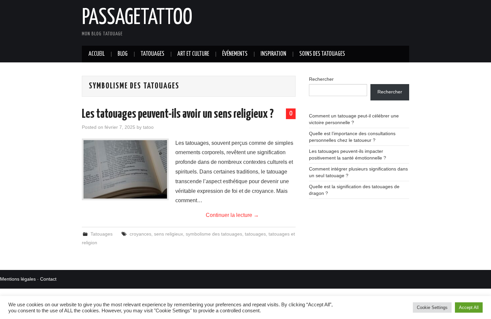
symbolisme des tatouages (214, 234)
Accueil (97, 54)
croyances (140, 234)
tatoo (148, 127)
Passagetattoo (137, 18)
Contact (48, 279)
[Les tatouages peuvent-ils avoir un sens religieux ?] (125, 169)
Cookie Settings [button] (432, 307)
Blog (123, 54)
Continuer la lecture (232, 215)
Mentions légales (18, 279)
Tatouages (152, 54)
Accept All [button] (469, 307)
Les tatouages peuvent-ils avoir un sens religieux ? (178, 114)
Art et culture (193, 54)
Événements (235, 54)
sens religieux (168, 234)
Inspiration (273, 54)
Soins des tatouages (322, 54)
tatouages (255, 234)
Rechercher (321, 79)
